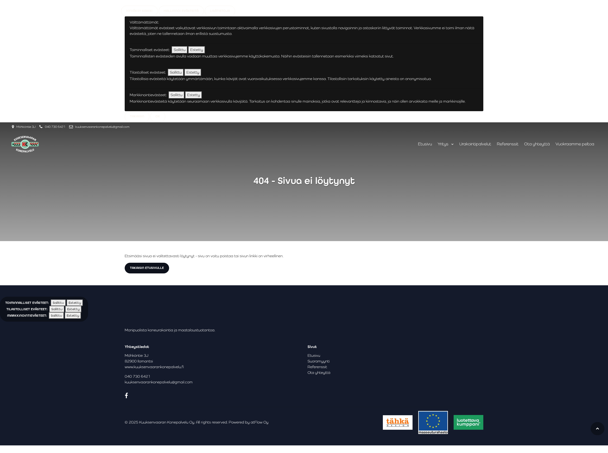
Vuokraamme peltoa (575, 144)
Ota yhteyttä (537, 144)
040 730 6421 (55, 127)
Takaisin (137, 116)
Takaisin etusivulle (147, 268)
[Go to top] (597, 428)
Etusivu (425, 144)
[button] (44, 309)
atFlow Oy (259, 422)
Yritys (443, 144)
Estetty (196, 50)
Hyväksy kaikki (139, 11)
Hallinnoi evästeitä (181, 11)
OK (157, 116)
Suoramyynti (319, 361)
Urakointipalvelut (475, 144)
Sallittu (179, 50)
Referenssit (507, 144)
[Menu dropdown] (451, 144)
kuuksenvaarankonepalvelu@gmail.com (102, 127)
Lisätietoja (220, 11)
